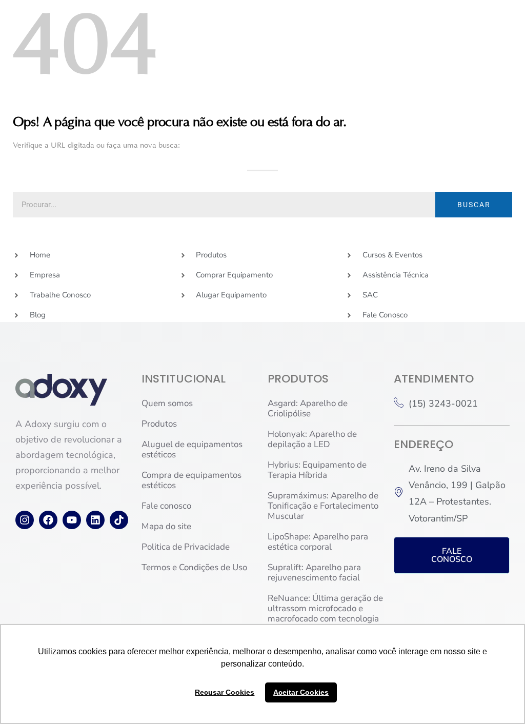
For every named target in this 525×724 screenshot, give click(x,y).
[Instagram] (24, 520)
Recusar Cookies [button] (224, 692)
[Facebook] (48, 520)
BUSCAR (474, 204)
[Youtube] (72, 520)
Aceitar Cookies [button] (301, 692)
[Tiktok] (119, 520)
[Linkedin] (95, 520)
